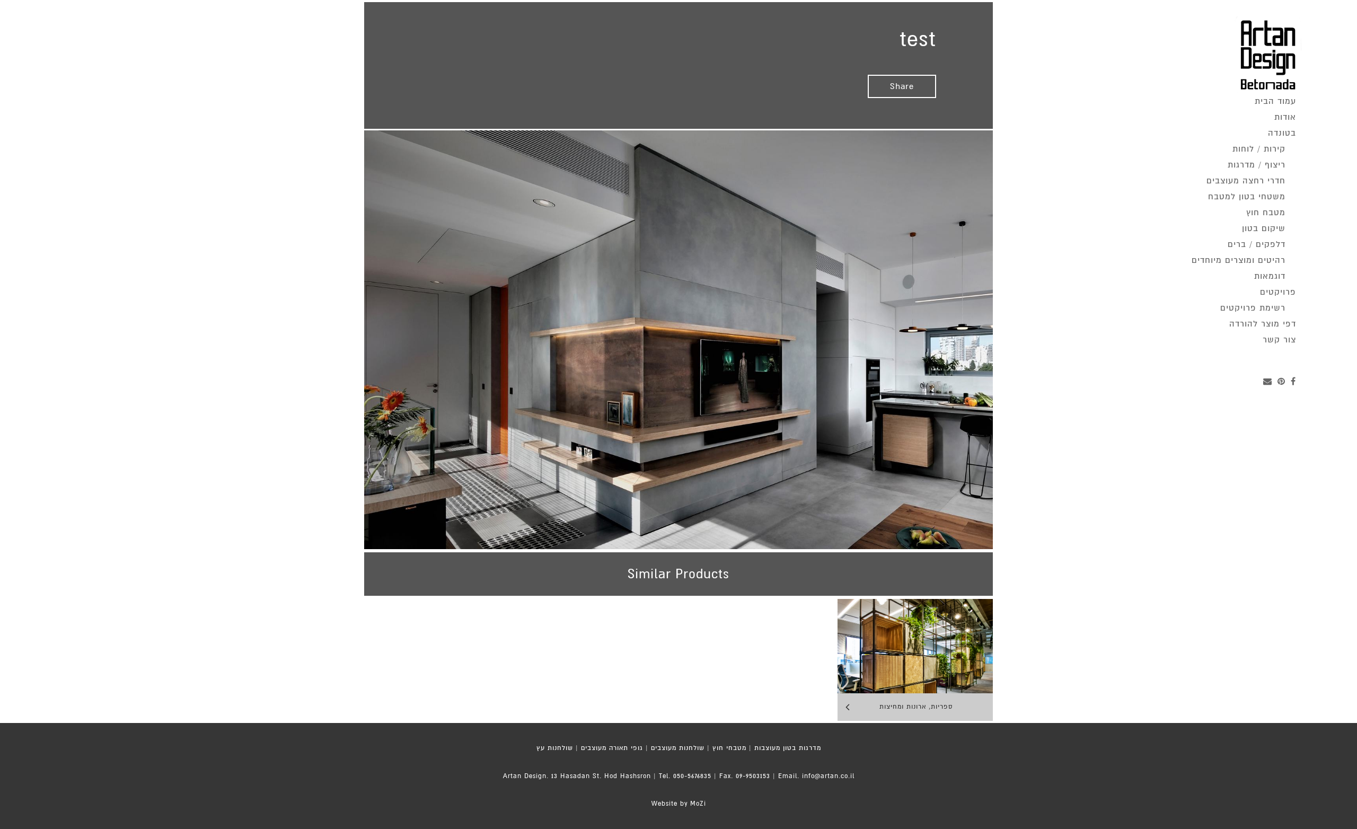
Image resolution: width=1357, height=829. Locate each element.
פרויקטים (1278, 292)
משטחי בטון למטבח (1246, 196)
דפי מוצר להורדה (1262, 324)
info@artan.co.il (828, 776)
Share (902, 86)
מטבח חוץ (1265, 212)
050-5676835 (692, 776)
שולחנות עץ (554, 748)
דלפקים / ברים (1256, 244)
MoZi (698, 804)
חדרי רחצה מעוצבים (1245, 180)
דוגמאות (1269, 276)
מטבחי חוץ (729, 748)
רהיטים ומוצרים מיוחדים (1238, 260)
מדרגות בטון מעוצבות (787, 748)
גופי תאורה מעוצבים (612, 748)
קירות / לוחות (1258, 149)
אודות (1285, 117)
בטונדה (1282, 133)
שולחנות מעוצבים (677, 748)
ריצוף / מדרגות (1256, 165)
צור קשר (1279, 339)
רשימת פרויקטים (1252, 308)
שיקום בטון (1263, 228)
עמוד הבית (1275, 101)
